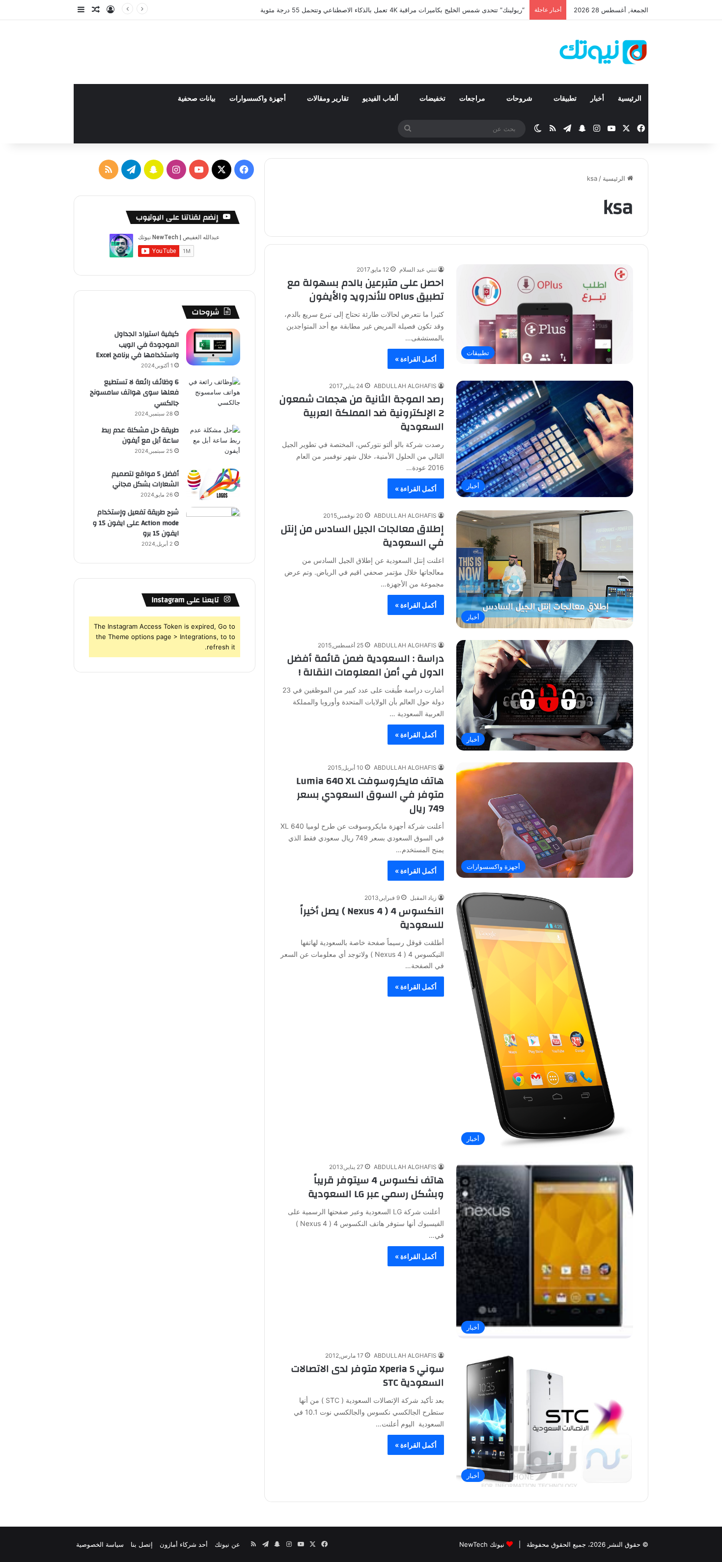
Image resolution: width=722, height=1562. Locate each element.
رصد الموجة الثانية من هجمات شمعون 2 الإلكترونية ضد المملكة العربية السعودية (361, 413)
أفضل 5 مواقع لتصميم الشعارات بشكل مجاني (145, 479)
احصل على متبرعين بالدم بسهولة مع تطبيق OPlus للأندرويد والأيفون (365, 290)
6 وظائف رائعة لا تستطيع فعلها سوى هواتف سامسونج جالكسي (134, 393)
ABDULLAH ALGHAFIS (405, 386)
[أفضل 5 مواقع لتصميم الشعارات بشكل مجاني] (213, 485)
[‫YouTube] (199, 169)
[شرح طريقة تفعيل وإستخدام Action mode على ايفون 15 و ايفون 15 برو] (213, 525)
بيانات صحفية (197, 98)
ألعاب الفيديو (381, 98)
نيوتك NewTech (481, 1544)
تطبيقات (565, 98)
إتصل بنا (142, 1544)
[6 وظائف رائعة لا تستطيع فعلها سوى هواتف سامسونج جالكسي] (213, 395)
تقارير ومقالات (328, 98)
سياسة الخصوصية (100, 1544)
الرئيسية (629, 98)
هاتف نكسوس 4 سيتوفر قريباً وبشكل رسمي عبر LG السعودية (376, 1187)
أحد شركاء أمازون (184, 1544)
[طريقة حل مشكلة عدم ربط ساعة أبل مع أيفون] (213, 443)
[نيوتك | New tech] (603, 52)
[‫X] (221, 169)
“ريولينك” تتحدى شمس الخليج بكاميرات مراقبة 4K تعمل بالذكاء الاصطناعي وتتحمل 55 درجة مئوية (392, 10)
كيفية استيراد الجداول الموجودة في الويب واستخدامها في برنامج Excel (137, 345)
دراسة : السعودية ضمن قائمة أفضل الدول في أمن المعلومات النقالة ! (365, 665)
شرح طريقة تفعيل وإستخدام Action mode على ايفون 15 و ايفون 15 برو (136, 523)
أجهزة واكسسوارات (258, 98)
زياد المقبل (423, 897)
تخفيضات (432, 98)
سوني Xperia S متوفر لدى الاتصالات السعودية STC (367, 1376)
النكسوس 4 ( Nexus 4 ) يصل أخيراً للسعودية (372, 918)
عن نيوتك (227, 1544)
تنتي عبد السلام (418, 269)
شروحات (520, 98)
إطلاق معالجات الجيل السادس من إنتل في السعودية (362, 536)
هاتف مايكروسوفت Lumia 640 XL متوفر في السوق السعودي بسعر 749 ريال (370, 794)
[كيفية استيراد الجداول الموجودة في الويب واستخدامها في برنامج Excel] (213, 347)
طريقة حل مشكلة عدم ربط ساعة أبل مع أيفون (140, 435)
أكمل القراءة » (416, 359)
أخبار (597, 98)
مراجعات (473, 98)
